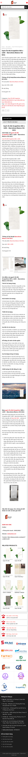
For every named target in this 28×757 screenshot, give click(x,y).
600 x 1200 (10, 244)
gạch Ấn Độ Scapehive (12, 410)
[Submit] (25, 7)
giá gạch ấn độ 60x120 (7, 105)
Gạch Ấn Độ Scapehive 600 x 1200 (11, 139)
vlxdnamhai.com (11, 533)
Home (3, 46)
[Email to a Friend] (8, 110)
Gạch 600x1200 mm (19, 100)
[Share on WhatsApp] (3, 110)
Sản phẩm (8, 46)
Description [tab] (7, 118)
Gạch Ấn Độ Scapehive (17, 46)
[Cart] (27, 2)
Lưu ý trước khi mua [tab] (10, 122)
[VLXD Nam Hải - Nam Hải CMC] (14, 2)
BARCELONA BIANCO (7, 48)
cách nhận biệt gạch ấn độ (11, 104)
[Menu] (1, 2)
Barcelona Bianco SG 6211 (17, 81)
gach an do (21, 104)
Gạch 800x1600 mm (7, 102)
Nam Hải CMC (15, 418)
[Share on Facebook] (6, 110)
